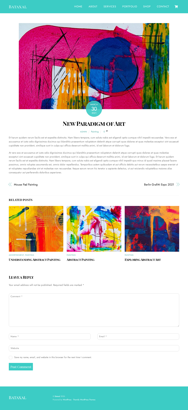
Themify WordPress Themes (84, 399)
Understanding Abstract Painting (34, 260)
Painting (95, 131)
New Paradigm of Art (94, 123)
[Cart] (176, 7)
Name (15, 336)
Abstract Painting (80, 260)
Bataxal (57, 396)
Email (103, 336)
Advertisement (16, 255)
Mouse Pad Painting (25, 185)
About (93, 6)
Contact (163, 6)
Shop (147, 6)
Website (15, 348)
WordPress (67, 399)
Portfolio (129, 6)
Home (78, 6)
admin (83, 131)
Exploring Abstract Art (143, 260)
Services (110, 6)
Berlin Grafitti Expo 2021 (159, 185)
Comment (16, 296)
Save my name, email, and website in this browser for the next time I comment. (53, 357)
